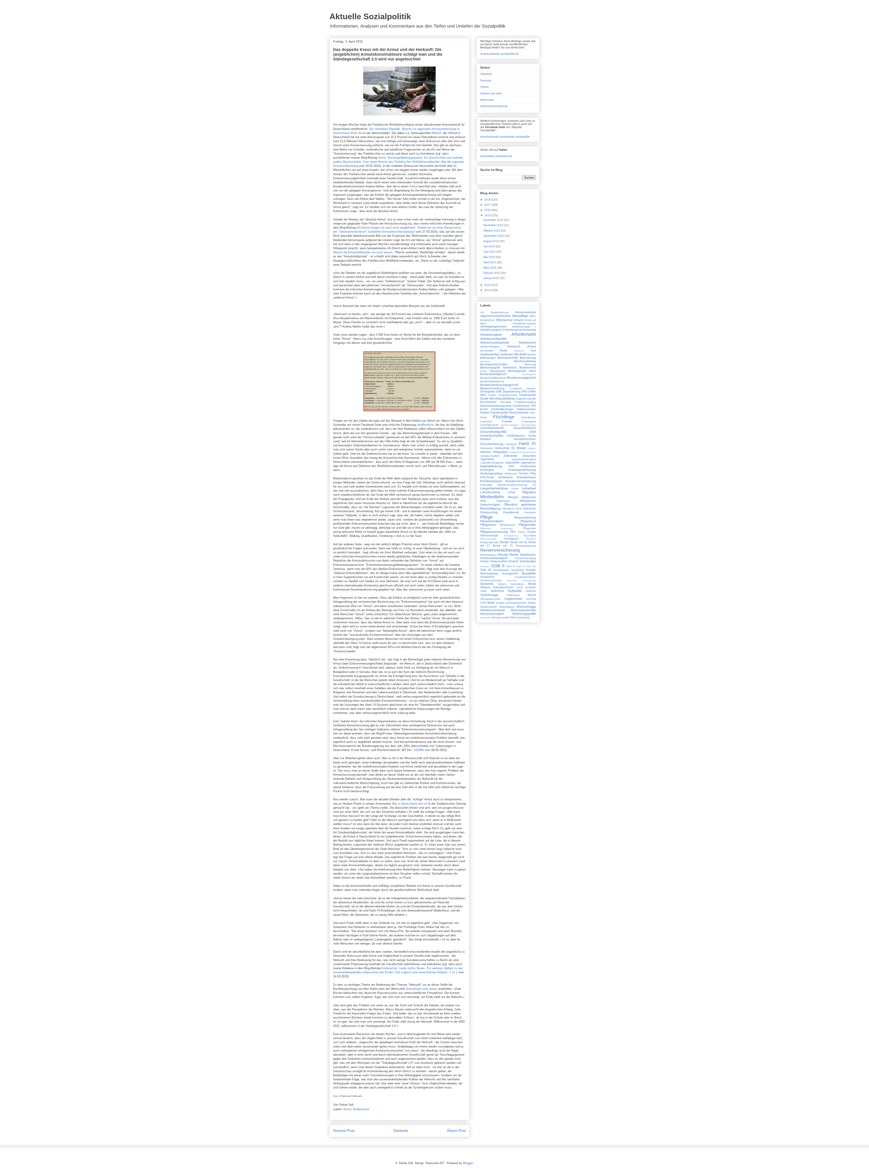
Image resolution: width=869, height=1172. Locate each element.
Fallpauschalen (526, 409)
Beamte (532, 354)
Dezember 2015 (493, 220)
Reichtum (531, 539)
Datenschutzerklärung (493, 106)
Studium (485, 587)
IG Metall (518, 448)
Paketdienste (511, 512)
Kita (533, 473)
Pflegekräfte (527, 524)
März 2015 (490, 267)
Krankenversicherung (520, 481)
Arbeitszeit (513, 346)
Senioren (485, 566)
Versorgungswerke (516, 602)
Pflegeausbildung (525, 517)
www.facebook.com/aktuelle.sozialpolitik (505, 136)
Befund (436, 133)
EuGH (484, 409)
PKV (513, 531)
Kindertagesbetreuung (522, 469)
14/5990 (418, 750)
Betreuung (530, 364)
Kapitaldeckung (491, 466)
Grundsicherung (491, 444)
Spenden (512, 580)
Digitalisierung (511, 391)
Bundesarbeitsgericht (493, 374)
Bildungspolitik (517, 371)
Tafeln (483, 591)
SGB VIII (531, 566)
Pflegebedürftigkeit (491, 521)
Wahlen (532, 602)
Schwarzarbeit (498, 561)
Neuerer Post (343, 1131)
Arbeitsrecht (527, 342)
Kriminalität (486, 484)
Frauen (507, 421)
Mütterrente (529, 497)
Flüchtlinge (503, 416)
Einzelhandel (488, 402)
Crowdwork (515, 388)
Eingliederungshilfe (526, 398)
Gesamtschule (528, 425)
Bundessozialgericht (521, 377)
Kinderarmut (361, 1109)
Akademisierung (499, 312)
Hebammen (486, 448)
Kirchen (524, 473)
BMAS (532, 371)
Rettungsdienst (488, 554)
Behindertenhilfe (508, 357)
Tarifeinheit (497, 591)
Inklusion (485, 452)
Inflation (532, 448)
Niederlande (503, 501)
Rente (504, 542)
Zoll (512, 617)
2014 (487, 285)
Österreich (529, 508)
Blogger (468, 1163)
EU (534, 405)
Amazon (519, 320)
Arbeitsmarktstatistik (494, 342)
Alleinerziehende (525, 312)
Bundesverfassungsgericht (499, 385)
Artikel (413, 186)
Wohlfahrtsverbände (492, 610)
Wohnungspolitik (524, 613)
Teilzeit (531, 595)
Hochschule (502, 448)
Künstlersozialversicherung (512, 484)
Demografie (487, 391)
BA (516, 354)
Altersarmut (504, 320)
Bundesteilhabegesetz (492, 381)
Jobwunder (529, 455)
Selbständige (528, 561)
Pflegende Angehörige (496, 528)
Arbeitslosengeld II (492, 329)
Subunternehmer (503, 587)
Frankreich (486, 421)
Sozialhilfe (528, 573)
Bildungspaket (497, 371)
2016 (487, 210)
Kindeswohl (511, 473)
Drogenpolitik (527, 395)
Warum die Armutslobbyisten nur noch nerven (363, 252)
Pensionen (530, 512)
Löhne (511, 492)
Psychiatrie (530, 535)
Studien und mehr (491, 93)
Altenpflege (520, 316)
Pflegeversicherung (494, 531)
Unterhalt (531, 599)
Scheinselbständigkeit (493, 558)
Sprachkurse (529, 580)
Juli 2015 (489, 246)
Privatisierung (511, 535)
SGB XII (485, 570)
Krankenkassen (491, 481)
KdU (511, 466)
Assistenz (519, 350)
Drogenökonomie (507, 395)
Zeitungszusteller (500, 617)
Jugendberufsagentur (492, 462)
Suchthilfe (530, 587)
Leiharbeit (529, 488)
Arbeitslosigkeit (491, 334)
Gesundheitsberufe (492, 428)
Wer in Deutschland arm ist (409, 803)
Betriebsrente (527, 367)
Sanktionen (528, 554)
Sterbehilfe (487, 584)
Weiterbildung (506, 606)
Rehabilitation (511, 538)
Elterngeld (505, 402)
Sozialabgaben (501, 570)
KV (534, 484)
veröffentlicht (425, 424)
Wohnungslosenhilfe (523, 610)
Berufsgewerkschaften (494, 364)
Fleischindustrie (519, 412)
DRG (524, 391)
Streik (532, 584)
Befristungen (488, 357)
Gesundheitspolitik (493, 431)
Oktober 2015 (492, 230)
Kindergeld (487, 469)
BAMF (523, 354)
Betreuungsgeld (490, 367)
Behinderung (528, 357)
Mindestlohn (492, 496)
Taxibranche (513, 595)
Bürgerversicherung (492, 388)
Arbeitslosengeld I (524, 326)
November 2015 (493, 225)
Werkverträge (526, 606)
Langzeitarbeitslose (494, 488)
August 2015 (491, 241)
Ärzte (503, 350)
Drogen (492, 395)
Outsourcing (489, 512)
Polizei (521, 532)
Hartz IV (527, 443)
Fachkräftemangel (502, 409)
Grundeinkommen (525, 439)
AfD (482, 312)
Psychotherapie (488, 539)
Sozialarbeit (517, 570)
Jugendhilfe (512, 462)
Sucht (519, 587)
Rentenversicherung (500, 550)
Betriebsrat (509, 367)
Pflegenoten (529, 528)
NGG (483, 500)
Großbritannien (516, 435)
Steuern (502, 584)
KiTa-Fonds (487, 477)
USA (483, 602)
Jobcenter (511, 455)
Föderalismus (528, 417)
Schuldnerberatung (525, 558)
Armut (347, 1109)
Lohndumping (490, 492)
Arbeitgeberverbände (524, 323)
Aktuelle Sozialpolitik (370, 16)
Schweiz (513, 561)
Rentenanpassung (526, 545)
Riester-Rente (508, 554)
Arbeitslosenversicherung (520, 329)
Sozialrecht (487, 577)
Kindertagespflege (491, 473)
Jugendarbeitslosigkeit (523, 459)
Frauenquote (529, 421)
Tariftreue (530, 591)
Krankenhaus (526, 477)
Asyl (533, 350)
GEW (533, 431)
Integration (500, 452)
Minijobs (513, 497)
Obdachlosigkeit (490, 504)
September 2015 (494, 235)
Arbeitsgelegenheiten (493, 326)
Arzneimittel (486, 350)
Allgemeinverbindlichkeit (495, 316)
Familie (484, 412)
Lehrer (515, 488)
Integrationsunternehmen (522, 452)
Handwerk (511, 444)
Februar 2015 (492, 273)
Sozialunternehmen (525, 577)
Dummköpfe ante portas (422, 988)
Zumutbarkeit (522, 617)
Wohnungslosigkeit (492, 613)
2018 (487, 199)
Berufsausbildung (525, 361)
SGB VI (520, 566)
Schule (484, 561)
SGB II (497, 565)
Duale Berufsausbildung (497, 398)
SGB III (510, 566)
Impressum (487, 99)
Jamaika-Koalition (489, 455)
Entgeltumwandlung (525, 402)
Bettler (483, 371)
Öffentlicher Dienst (512, 508)
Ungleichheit (513, 598)
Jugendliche (528, 462)
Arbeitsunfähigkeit (490, 346)
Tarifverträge (489, 595)
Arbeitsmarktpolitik (493, 338)
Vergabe (500, 602)
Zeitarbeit (485, 617)
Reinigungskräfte (489, 542)
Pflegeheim (488, 524)
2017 (487, 204)
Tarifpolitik (514, 591)
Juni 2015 (489, 251)
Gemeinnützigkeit (510, 425)
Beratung (485, 361)
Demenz (531, 388)
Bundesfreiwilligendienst (493, 377)
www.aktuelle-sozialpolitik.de (501, 53)
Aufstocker (507, 354)
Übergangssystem (490, 599)
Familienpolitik (499, 412)
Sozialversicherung (490, 580)
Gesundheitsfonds (524, 428)
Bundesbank (529, 374)
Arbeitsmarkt (523, 334)
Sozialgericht (510, 573)
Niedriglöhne (528, 500)
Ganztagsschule (489, 424)
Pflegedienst (528, 521)
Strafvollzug (517, 584)
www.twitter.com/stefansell (496, 156)
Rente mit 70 (503, 545)
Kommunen (506, 477)
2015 (487, 215)
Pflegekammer (508, 525)
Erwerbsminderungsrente (495, 405)
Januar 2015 (491, 278)
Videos (484, 86)
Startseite (400, 1131)
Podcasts (486, 80)
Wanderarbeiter (488, 606)
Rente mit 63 (518, 542)
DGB (498, 391)
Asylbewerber (490, 354)
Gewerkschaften (492, 435)
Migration (529, 492)
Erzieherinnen (521, 405)
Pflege (486, 517)
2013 (487, 290)
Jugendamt (487, 459)
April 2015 (490, 262)
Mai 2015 (489, 257)
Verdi (490, 602)
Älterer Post (456, 1131)
